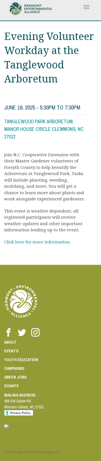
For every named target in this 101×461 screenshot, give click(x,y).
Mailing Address (19, 395)
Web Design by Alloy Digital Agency (31, 452)
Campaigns (14, 368)
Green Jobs (15, 377)
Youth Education (21, 359)
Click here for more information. (37, 242)
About (10, 342)
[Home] (31, 8)
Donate (11, 385)
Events (11, 350)
